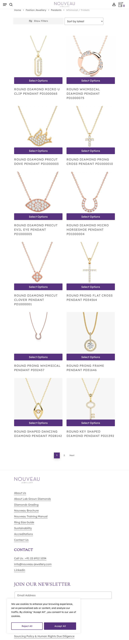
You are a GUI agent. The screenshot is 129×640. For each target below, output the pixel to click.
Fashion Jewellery (36, 10)
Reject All (27, 626)
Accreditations (23, 534)
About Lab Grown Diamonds (32, 498)
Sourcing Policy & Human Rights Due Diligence (44, 636)
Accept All (60, 626)
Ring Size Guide (24, 522)
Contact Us (21, 539)
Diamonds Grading (26, 504)
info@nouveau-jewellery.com (33, 564)
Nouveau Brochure (26, 510)
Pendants (56, 10)
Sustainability (23, 528)
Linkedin (19, 570)
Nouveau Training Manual (31, 516)
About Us (20, 493)
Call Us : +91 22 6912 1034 (30, 558)
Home (17, 10)
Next (72, 455)
